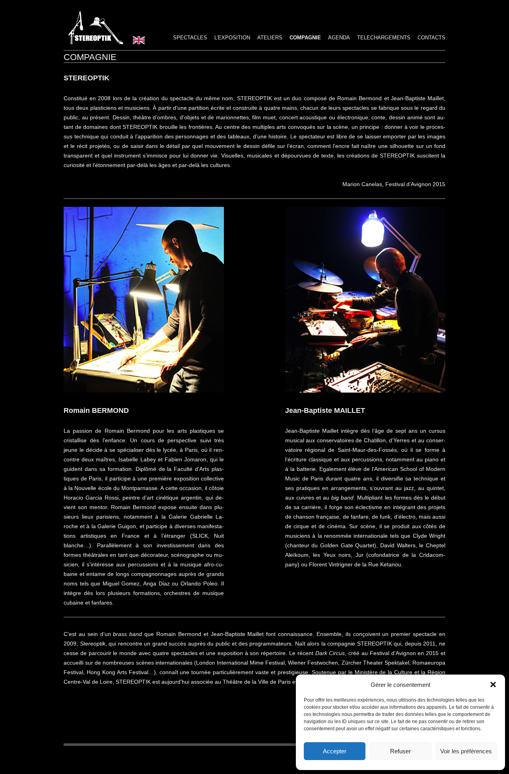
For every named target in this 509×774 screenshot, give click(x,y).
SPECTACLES (190, 38)
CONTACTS (431, 38)
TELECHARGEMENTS (383, 38)
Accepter (334, 751)
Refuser (400, 751)
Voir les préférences (466, 751)
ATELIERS (269, 38)
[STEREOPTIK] (93, 42)
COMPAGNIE (305, 38)
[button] (493, 684)
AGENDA (339, 38)
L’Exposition (232, 38)
